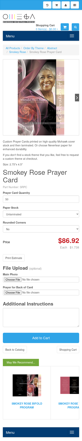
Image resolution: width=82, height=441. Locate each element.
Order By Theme (33, 48)
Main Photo (10, 274)
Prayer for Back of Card (18, 287)
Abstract (52, 48)
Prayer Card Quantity (16, 193)
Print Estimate (13, 258)
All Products (13, 48)
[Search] (75, 27)
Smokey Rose (17, 52)
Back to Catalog (14, 349)
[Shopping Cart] (56, 5)
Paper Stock (10, 207)
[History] (47, 5)
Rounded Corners (14, 222)
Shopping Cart (68, 349)
